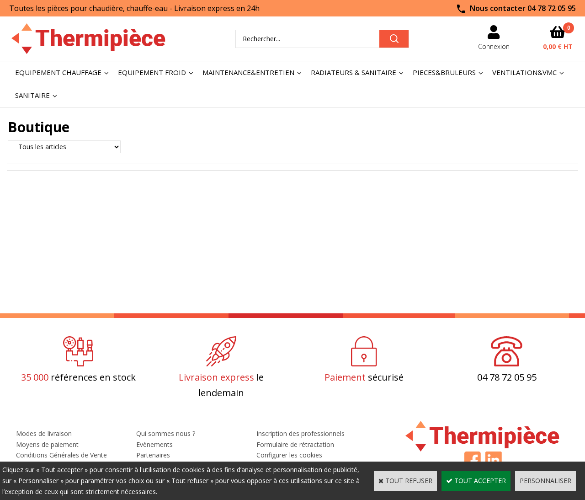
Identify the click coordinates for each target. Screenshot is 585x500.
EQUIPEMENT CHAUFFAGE (58, 72)
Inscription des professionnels (300, 433)
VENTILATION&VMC (524, 72)
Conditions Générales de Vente (61, 455)
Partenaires (153, 455)
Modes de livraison (44, 433)
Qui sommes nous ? (165, 433)
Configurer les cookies (289, 455)
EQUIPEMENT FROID (152, 72)
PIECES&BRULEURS (444, 72)
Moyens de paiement (47, 444)
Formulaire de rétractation (295, 444)
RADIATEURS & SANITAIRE (353, 72)
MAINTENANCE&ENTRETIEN (248, 72)
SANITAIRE (32, 95)
